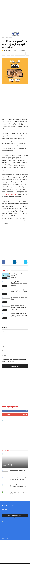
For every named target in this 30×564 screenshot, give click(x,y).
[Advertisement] (15, 16)
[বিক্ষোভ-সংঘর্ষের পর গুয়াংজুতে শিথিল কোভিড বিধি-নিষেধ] (5, 493)
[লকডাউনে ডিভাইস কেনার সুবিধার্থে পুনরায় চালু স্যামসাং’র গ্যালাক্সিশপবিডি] (6, 316)
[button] (2, 33)
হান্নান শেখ (6, 50)
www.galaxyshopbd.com (9, 194)
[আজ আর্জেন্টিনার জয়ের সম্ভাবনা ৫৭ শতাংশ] (5, 472)
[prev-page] (3, 322)
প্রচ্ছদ (3, 37)
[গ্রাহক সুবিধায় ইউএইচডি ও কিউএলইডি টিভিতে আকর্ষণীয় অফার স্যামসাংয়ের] (6, 284)
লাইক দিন (25, 410)
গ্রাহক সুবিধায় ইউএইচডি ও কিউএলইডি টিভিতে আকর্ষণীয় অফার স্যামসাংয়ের (19, 284)
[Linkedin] (12, 54)
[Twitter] (16, 54)
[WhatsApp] (24, 54)
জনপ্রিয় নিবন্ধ (6, 270)
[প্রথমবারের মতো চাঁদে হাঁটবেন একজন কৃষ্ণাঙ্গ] (6, 300)
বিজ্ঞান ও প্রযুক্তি (9, 37)
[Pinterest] (20, 54)
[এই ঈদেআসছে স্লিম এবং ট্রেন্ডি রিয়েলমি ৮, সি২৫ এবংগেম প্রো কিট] (6, 292)
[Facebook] (8, 54)
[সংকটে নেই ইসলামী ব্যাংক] (15, 460)
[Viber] (27, 54)
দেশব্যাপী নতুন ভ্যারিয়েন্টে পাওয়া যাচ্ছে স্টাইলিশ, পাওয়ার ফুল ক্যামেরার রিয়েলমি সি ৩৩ (19, 276)
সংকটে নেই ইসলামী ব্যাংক (9, 465)
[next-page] (5, 322)
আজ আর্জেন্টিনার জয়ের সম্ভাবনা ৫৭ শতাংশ (18, 470)
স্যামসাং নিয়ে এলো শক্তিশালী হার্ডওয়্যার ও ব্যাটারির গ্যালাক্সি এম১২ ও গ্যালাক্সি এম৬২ (19, 307)
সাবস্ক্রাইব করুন (25, 414)
